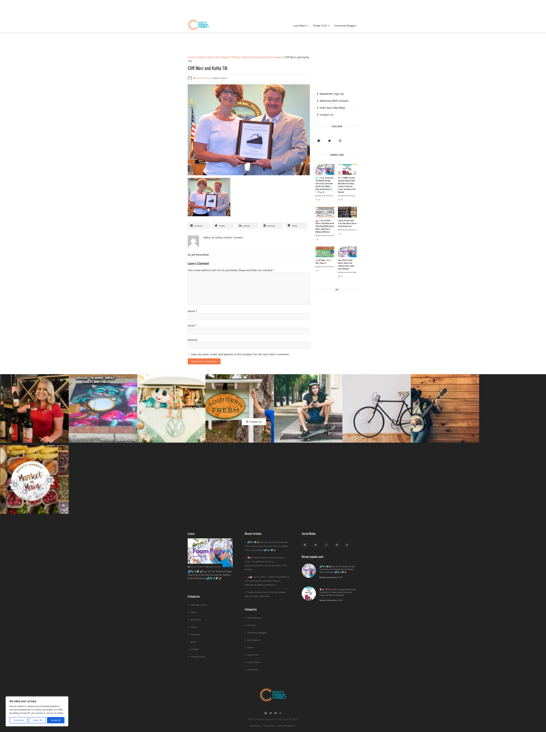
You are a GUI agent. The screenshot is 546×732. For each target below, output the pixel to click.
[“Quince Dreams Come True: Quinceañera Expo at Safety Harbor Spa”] (347, 213)
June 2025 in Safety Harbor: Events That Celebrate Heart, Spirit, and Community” (346, 264)
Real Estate (195, 619)
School (193, 627)
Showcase (195, 634)
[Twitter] (329, 141)
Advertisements (254, 617)
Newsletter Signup (286, 725)
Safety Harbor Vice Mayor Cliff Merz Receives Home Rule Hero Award (239, 57)
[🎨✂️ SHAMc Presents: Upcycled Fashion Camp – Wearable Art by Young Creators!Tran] (347, 170)
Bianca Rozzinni (197, 566)
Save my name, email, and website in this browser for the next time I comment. (240, 354)
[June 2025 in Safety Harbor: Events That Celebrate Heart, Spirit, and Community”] (347, 252)
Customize (19, 720)
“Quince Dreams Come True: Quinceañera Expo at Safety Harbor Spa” (347, 223)
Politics (193, 612)
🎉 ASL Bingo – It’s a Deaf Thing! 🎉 (323, 261)
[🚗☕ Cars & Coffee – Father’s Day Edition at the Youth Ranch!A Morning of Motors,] (325, 213)
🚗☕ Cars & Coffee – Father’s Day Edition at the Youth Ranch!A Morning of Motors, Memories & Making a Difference (325, 226)
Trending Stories (197, 656)
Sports (193, 642)
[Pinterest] (337, 545)
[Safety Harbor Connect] (273, 691)
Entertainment (254, 640)
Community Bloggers (345, 25)
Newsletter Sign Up (332, 93)
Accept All (55, 720)
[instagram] (340, 141)
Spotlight (194, 649)
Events (250, 647)
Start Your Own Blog (332, 107)
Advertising (255, 725)
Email (192, 325)
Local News (299, 25)
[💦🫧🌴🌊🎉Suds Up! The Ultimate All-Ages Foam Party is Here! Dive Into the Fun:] (325, 170)
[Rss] (347, 545)
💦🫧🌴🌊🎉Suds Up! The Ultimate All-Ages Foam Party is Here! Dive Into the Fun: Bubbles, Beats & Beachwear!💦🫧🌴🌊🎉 (324, 184)
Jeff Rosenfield (203, 78)
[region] (37, 711)
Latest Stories (215, 566)
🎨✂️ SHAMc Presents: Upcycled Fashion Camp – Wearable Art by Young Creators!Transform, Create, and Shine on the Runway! (347, 184)
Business (251, 625)
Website (193, 340)
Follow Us (256, 421)
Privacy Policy (269, 725)
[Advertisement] (273, 8)
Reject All (37, 720)
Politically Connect (198, 605)
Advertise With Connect (334, 100)
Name (192, 311)
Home (191, 57)
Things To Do (320, 25)
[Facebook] (319, 141)
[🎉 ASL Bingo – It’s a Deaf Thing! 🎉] (325, 252)
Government (253, 654)
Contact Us (326, 114)
